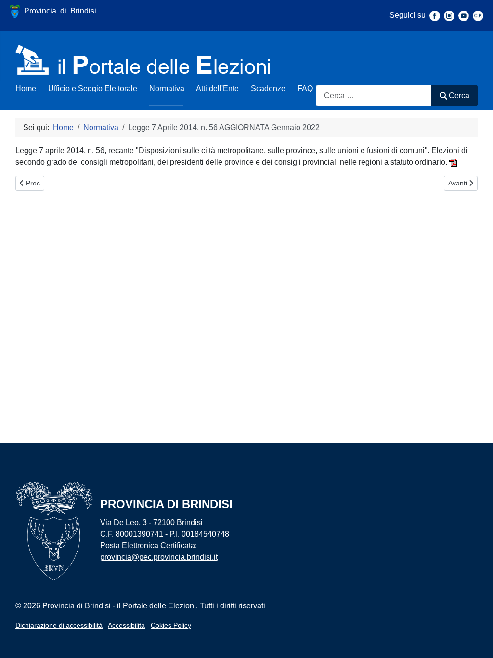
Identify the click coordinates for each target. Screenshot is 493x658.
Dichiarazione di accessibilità (59, 625)
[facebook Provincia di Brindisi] (434, 15)
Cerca (459, 96)
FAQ (305, 88)
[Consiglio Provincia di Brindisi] (478, 15)
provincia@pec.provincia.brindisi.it (159, 557)
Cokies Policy (171, 625)
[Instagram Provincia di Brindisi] (449, 15)
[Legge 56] (453, 162)
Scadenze (268, 88)
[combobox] (374, 95)
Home (25, 88)
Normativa (166, 88)
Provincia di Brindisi (58, 11)
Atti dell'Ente (217, 88)
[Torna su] (476, 640)
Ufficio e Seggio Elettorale (92, 88)
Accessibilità (126, 625)
